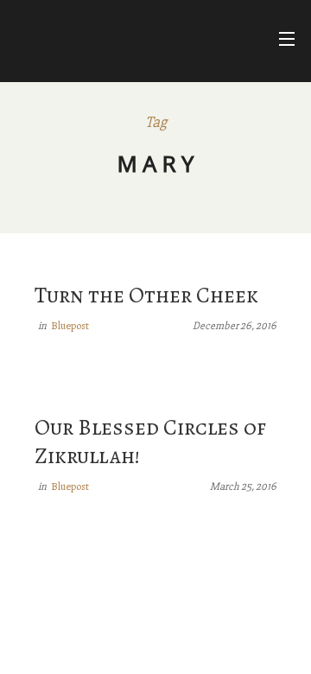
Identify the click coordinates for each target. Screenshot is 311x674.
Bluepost (70, 325)
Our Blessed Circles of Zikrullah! (150, 441)
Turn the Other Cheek (146, 295)
